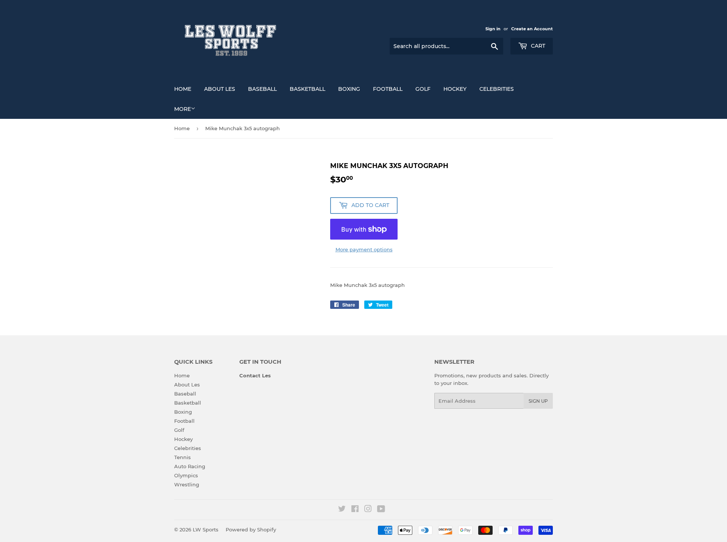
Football (388, 89)
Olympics (186, 475)
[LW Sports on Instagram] (368, 510)
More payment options (364, 249)
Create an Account (532, 28)
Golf (423, 89)
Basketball (307, 89)
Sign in (493, 28)
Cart (537, 45)
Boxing (349, 89)
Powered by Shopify (251, 529)
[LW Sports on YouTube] (381, 510)
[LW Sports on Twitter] (342, 510)
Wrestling (186, 484)
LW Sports (205, 529)
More (182, 109)
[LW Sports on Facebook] (355, 510)
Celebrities (496, 89)
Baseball (262, 89)
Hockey (454, 89)
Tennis (182, 457)
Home (182, 89)
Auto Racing (189, 466)
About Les (219, 89)
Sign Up (538, 401)
